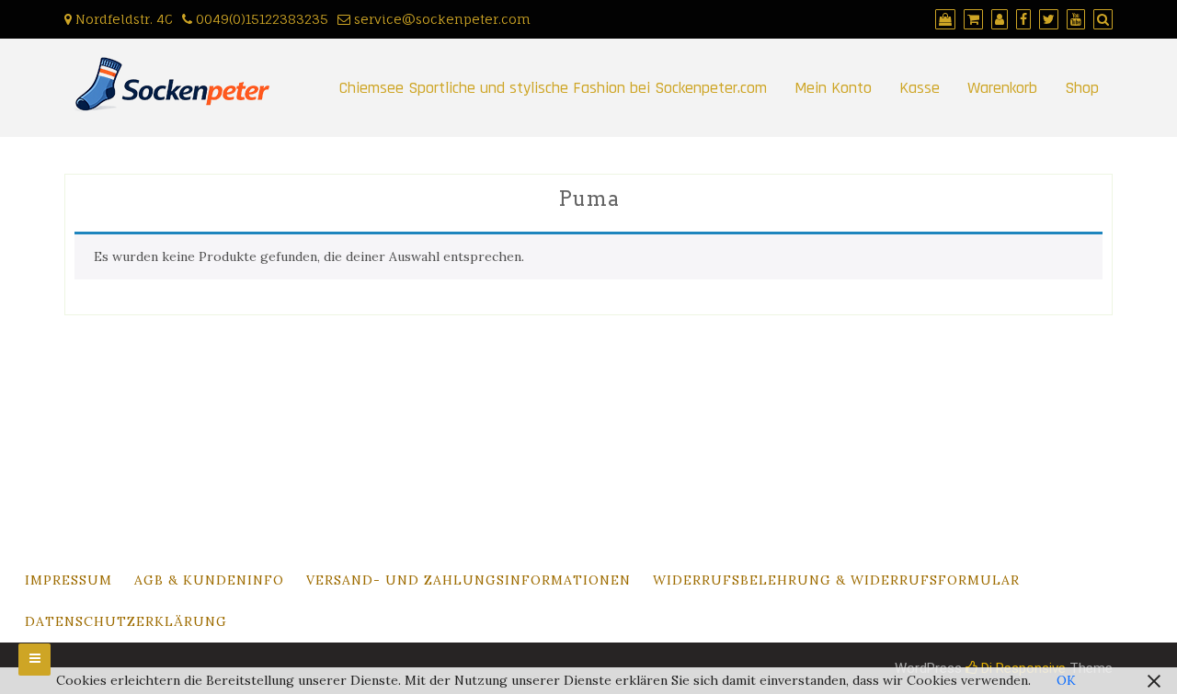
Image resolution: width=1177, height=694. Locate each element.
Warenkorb (1002, 87)
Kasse (919, 87)
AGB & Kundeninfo (209, 580)
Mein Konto (833, 87)
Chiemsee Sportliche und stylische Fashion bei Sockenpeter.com (553, 87)
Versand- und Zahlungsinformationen (468, 580)
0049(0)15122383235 (260, 19)
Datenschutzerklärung (126, 621)
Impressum (68, 580)
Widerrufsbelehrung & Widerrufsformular (836, 580)
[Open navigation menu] (34, 659)
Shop (1082, 87)
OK (1066, 680)
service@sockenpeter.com (440, 19)
